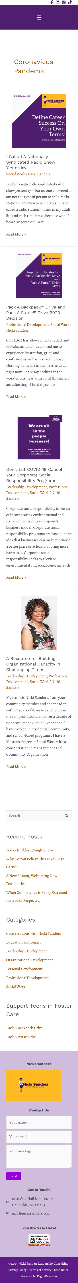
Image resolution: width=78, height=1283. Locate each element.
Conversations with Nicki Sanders (33, 933)
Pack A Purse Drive (21, 1037)
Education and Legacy (23, 942)
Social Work (15, 174)
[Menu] (39, 17)
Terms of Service (40, 1270)
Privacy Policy (17, 1270)
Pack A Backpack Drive (24, 1028)
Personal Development (24, 969)
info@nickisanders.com (31, 1213)
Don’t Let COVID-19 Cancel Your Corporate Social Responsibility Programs (34, 475)
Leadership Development (26, 487)
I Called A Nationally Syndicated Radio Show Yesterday (30, 162)
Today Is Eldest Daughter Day (30, 850)
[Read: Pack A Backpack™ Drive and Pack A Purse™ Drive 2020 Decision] (39, 275)
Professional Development (27, 324)
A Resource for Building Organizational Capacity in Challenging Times (33, 664)
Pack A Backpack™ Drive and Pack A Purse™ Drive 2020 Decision (35, 313)
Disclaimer (61, 1270)
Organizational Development (29, 960)
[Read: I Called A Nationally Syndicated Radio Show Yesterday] (39, 120)
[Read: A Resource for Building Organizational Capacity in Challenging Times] (39, 622)
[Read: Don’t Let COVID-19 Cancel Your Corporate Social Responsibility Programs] (39, 437)
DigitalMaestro (47, 1276)
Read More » (16, 234)
